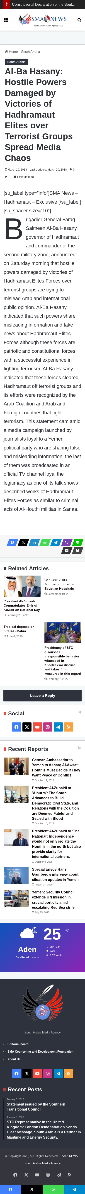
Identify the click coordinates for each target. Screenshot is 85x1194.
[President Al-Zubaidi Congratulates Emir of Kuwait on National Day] (22, 586)
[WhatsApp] (43, 542)
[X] (22, 542)
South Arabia (30, 52)
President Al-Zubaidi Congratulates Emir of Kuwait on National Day (22, 605)
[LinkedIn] (32, 542)
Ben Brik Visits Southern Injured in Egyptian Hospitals (59, 584)
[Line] (76, 542)
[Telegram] (54, 542)
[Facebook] (11, 542)
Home (13, 52)
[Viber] (65, 542)
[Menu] (5, 21)
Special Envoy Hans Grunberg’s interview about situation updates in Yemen (55, 874)
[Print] (76, 550)
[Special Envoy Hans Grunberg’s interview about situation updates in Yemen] (16, 875)
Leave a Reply (42, 695)
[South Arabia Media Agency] (42, 20)
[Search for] (79, 21)
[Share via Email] (65, 550)
